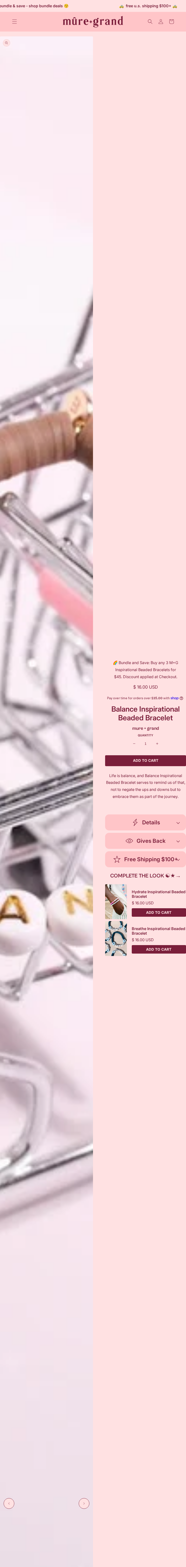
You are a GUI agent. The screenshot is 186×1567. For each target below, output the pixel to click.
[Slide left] (9, 1503)
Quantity (145, 735)
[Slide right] (84, 1503)
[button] (14, 21)
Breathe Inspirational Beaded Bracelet (158, 931)
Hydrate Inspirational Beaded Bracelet (159, 894)
